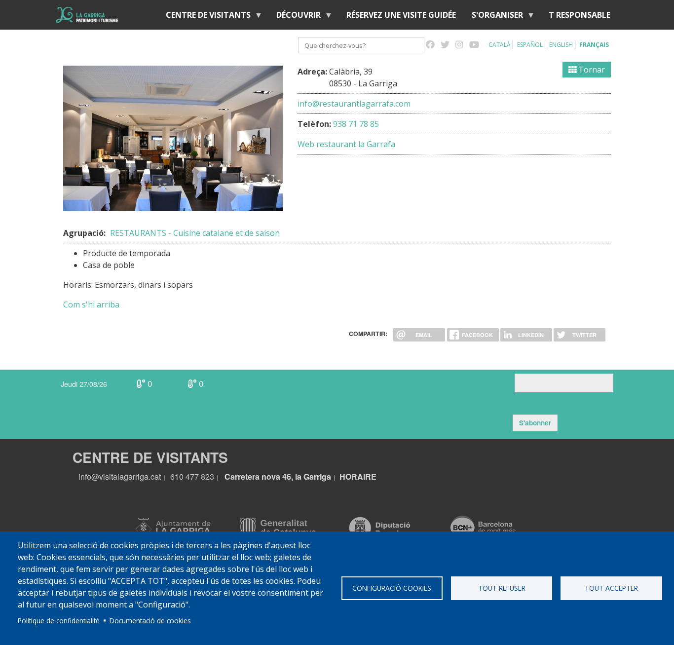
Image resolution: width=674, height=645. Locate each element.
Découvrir (294, 17)
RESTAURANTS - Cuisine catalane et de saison (195, 233)
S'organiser (493, 17)
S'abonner (535, 422)
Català (499, 44)
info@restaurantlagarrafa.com (354, 103)
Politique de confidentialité (59, 620)
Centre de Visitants (204, 17)
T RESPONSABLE (579, 14)
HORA (351, 476)
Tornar (590, 69)
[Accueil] (87, 15)
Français (594, 44)
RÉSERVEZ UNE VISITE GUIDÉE (401, 14)
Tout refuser (501, 588)
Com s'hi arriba (91, 304)
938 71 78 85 (356, 123)
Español (530, 44)
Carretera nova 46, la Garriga (278, 476)
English (561, 44)
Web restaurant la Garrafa (346, 144)
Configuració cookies (391, 588)
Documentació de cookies (150, 620)
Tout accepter (611, 588)
